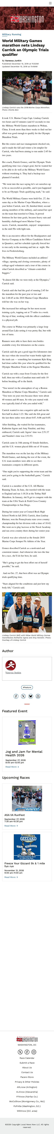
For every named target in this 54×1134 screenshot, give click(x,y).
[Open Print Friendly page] (38, 696)
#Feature (27, 687)
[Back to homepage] (8, 3)
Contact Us (27, 1072)
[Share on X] (23, 696)
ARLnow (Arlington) (27, 1087)
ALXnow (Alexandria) (27, 1092)
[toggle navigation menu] (50, 3)
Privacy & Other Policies (27, 1082)
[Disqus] (27, 923)
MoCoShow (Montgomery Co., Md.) (27, 1101)
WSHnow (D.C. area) (27, 1111)
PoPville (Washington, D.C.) (27, 1106)
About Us (27, 1067)
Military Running (11, 34)
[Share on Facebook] (16, 696)
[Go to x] (20, 1052)
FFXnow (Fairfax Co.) (27, 1096)
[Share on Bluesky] (30, 696)
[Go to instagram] (33, 1052)
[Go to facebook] (27, 1052)
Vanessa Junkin (13, 60)
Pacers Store (27, 1077)
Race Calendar (27, 1058)
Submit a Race (27, 1063)
